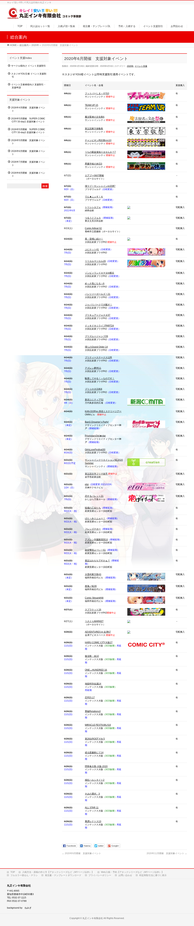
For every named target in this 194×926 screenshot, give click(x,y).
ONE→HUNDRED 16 (96, 670)
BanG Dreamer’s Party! (97, 422)
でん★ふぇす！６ (94, 196)
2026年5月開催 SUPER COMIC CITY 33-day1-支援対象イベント (28, 120)
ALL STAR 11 (92, 807)
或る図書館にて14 (94, 752)
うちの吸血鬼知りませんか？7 (100, 152)
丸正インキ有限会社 (92, 918)
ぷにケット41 (92, 249)
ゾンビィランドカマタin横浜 (99, 273)
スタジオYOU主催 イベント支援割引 (28, 75)
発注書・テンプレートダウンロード (63, 875)
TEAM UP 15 (91, 105)
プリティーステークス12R (98, 357)
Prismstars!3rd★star (95, 435)
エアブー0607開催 (94, 175)
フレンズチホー (93, 529)
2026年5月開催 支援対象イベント (28, 142)
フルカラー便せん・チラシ (24, 875)
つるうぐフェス (93, 218)
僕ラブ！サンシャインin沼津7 (100, 186)
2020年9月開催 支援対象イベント (81, 853)
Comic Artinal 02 (93, 228)
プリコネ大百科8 (93, 389)
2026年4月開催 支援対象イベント (28, 109)
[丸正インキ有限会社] (44, 17)
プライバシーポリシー (99, 875)
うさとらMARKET (94, 621)
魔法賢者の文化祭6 (94, 117)
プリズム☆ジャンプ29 (96, 336)
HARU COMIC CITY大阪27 (99, 642)
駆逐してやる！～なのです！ (99, 378)
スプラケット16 (93, 609)
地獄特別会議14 (93, 683)
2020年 (130, 66)
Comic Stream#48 (94, 598)
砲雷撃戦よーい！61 (95, 550)
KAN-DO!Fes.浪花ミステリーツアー (103, 411)
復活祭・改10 (92, 656)
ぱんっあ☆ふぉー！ (95, 518)
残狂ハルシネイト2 (94, 780)
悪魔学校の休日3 (93, 163)
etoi (87, 484)
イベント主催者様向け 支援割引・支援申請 (28, 86)
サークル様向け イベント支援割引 (28, 65)
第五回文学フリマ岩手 (96, 473)
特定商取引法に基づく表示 (153, 875)
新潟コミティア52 (94, 399)
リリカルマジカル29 (95, 261)
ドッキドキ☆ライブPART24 (99, 325)
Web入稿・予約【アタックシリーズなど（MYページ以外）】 (132, 872)
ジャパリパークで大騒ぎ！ (98, 304)
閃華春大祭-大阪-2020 (96, 766)
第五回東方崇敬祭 (94, 128)
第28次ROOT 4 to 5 (95, 738)
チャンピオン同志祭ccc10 (98, 140)
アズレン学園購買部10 (96, 539)
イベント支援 (141, 66)
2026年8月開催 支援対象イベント (28, 174)
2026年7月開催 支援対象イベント (28, 163)
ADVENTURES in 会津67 (98, 632)
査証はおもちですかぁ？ (97, 560)
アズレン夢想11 (93, 368)
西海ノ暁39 (91, 586)
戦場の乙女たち (93, 508)
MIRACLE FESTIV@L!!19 (98, 725)
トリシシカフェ (93, 207)
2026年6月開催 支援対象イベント (28, 152)
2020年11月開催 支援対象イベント (167, 853)
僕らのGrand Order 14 (96, 347)
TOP (12, 872)
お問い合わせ (125, 875)
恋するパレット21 (94, 496)
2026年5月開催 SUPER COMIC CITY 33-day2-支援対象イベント (28, 131)
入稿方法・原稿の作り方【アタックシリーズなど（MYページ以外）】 (58, 872)
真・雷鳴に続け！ (94, 239)
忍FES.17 (90, 697)
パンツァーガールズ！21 (97, 294)
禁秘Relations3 (93, 711)
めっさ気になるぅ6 (94, 283)
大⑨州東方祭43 (93, 574)
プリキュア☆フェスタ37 (97, 315)
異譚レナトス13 (93, 821)
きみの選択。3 (92, 793)
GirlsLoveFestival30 (95, 449)
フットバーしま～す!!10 (97, 93)
